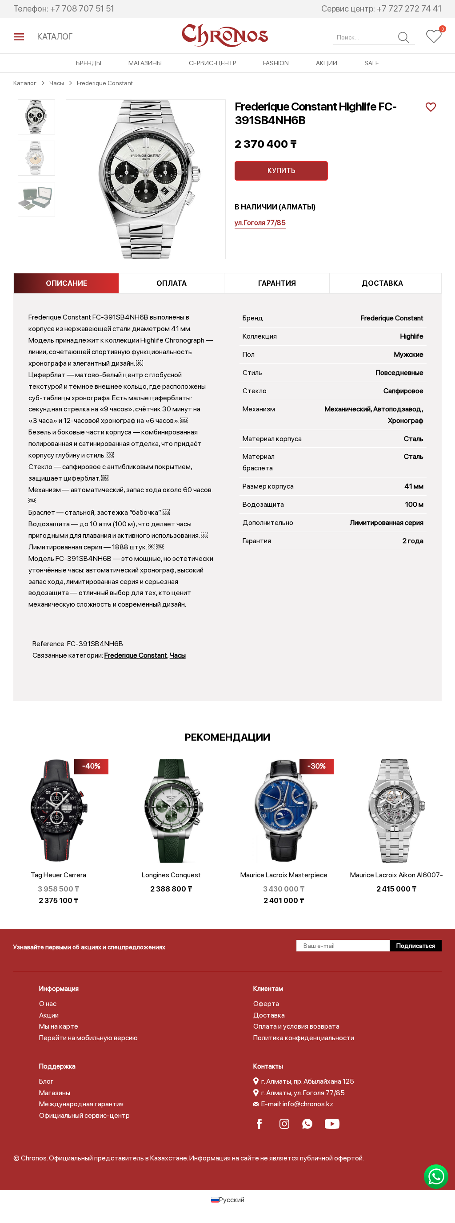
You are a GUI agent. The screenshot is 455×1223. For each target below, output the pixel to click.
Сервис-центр (212, 63)
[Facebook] (264, 1124)
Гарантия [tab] (277, 283)
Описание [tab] (66, 283)
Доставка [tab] (382, 283)
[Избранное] (434, 36)
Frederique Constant (135, 655)
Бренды (88, 63)
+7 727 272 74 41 (409, 9)
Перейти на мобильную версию (88, 1038)
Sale (371, 63)
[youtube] (332, 1124)
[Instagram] (287, 1124)
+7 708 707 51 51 (82, 9)
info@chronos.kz (308, 1104)
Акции (326, 63)
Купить (281, 170)
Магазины (145, 63)
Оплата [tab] (171, 283)
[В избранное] (430, 106)
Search (403, 37)
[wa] (310, 1124)
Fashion (276, 63)
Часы (178, 655)
